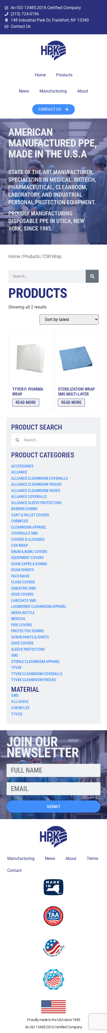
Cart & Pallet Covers (30, 515)
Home (40, 75)
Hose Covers (22, 594)
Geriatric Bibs (23, 588)
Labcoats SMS (23, 600)
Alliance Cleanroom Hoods (35, 490)
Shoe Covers (22, 643)
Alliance (19, 472)
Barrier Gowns (24, 508)
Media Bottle (23, 612)
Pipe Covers (21, 625)
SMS (14, 655)
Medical (18, 618)
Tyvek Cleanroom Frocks (33, 679)
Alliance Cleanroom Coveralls (39, 478)
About (82, 91)
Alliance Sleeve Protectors (36, 503)
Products (64, 75)
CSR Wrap (19, 545)
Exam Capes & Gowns (29, 564)
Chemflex (19, 521)
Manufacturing (53, 91)
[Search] (92, 276)
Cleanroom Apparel (28, 527)
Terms (92, 858)
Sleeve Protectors (28, 649)
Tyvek (16, 667)
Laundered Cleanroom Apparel (38, 606)
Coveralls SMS (24, 533)
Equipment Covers (27, 557)
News (24, 91)
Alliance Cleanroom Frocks (36, 484)
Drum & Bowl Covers (29, 551)
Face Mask (20, 576)
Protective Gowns (27, 631)
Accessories (22, 466)
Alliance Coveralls (29, 496)
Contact (14, 870)
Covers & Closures (28, 539)
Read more (26, 402)
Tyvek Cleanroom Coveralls (36, 674)
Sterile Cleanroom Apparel (35, 661)
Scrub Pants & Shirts (30, 637)
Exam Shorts (22, 570)
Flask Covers (23, 582)
